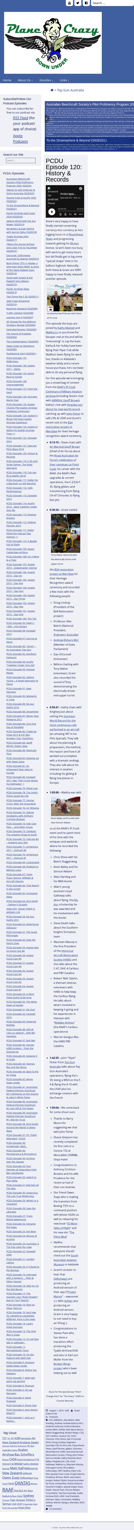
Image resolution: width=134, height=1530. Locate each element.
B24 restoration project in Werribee (59, 427)
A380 (18, 1438)
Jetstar (18, 1464)
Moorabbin (68, 1467)
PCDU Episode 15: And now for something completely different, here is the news (21, 1316)
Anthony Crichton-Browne (67, 1426)
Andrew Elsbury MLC (66, 640)
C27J (81, 1432)
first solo (67, 1445)
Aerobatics (26, 1438)
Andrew (58, 1423)
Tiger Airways (17, 1500)
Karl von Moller (53, 1458)
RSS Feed (20, 117)
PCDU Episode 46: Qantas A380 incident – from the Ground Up (20, 1048)
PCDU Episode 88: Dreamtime (22, 711)
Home (7, 80)
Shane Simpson (74, 1483)
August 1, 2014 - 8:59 (59, 1410)
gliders (69, 1448)
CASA (13, 1459)
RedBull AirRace (9, 1496)
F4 (61, 1445)
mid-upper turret (54, 1467)
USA (14, 1503)
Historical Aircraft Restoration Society (64, 1453)
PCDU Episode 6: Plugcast (20, 1385)
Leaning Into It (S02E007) (19, 317)
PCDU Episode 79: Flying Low (22, 788)
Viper (57, 1499)
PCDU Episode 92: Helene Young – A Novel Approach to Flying (22, 681)
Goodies (45, 80)
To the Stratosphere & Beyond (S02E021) (76, 140)
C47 (47, 1435)
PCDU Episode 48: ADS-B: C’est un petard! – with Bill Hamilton (20, 1033)
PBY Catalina (64, 1470)
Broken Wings (71, 1432)
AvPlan (68, 1301)
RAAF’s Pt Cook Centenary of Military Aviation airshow (64, 391)
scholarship (60, 1483)
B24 (68, 1429)
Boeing (5, 1459)
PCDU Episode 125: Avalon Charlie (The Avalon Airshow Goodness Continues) (21, 408)
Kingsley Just (58, 1461)
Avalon (14, 1450)
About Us (24, 80)
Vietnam (50, 1499)
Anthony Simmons (18, 1446)
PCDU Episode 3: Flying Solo (21, 1405)
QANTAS (22, 1483)
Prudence (50, 1477)
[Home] (52, 90)
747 (8, 1438)
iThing (69, 1454)
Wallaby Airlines (64, 1022)
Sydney (28, 1495)
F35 (12, 1463)
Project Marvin (77, 1474)
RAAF (8, 1489)
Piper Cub (76, 1470)
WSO (82, 1502)
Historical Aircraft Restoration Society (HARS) (66, 955)
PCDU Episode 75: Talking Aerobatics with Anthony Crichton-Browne (20, 816)
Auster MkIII (52, 1429)
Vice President (72, 1496)
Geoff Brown (58, 1448)
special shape (70, 1486)
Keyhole (5, 1468)
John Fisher (73, 414)
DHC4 (48, 1442)
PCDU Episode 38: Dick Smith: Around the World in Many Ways (22, 1127)
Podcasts (53, 1416)
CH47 (73, 1435)
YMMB (49, 1505)
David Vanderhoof (26, 1459)
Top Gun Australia (67, 1493)
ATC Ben (30, 1446)
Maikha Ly (52, 332)
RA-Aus (34, 1483)
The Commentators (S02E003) (22, 341)
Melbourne (31, 1468)
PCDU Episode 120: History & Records (64, 170)
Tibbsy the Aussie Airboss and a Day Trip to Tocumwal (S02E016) (21, 248)
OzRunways (26, 1477)
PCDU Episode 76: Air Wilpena (22, 808)
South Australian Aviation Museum (66, 1260)
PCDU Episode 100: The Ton (21, 618)
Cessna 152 (64, 1435)
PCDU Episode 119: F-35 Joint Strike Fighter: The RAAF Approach (22, 465)
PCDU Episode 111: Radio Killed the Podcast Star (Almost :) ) (20, 533)
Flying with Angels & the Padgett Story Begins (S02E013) (19, 281)
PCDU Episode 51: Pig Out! (20, 1009)
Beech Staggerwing (55, 1432)
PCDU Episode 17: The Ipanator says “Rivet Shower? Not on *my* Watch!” (22, 1297)
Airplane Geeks (29, 1442)
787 (12, 1438)
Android (50, 1426)
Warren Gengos (61, 1502)
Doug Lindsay (59, 1442)
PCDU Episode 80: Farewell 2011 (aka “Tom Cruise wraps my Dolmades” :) (22, 780)
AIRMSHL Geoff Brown (65, 400)
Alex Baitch (69, 1419)
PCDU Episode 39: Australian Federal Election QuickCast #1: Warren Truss (22, 1116)
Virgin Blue (24, 1507)
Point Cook (63, 1474)
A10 (50, 1419)
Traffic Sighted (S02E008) (19, 313)
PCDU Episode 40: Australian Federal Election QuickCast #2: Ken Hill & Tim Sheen (22, 1105)
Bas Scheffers (24, 1454)
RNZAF (20, 1496)
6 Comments (55, 1508)
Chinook (50, 1439)
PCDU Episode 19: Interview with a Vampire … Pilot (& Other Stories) (21, 1278)
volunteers (66, 1499)
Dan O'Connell (74, 1439)
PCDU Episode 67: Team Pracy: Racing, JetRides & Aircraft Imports (19, 878)
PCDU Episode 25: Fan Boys (21, 1231)
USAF (19, 1503)
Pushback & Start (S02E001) (21, 353)
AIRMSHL (58, 1419)
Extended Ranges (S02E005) (21, 329)
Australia (6, 1450)
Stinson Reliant (72, 1489)
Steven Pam (58, 1489)
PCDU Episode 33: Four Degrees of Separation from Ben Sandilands (21, 1170)
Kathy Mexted (30, 1463)
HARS (62, 1451)
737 (4, 1438)
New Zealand (12, 1473)
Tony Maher (52, 1493)
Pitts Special (51, 1474)
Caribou (54, 1435)
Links (63, 80)
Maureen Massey (75, 1464)
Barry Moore (77, 1429)
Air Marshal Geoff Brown (65, 447)
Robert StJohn (60, 1480)
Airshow (5, 1446)
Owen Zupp (10, 1477)
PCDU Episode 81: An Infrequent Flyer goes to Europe (19, 769)
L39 (67, 1461)
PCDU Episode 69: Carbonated (22, 862)
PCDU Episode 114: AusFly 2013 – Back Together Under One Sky (21, 507)
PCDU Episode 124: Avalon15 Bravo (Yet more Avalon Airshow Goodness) (22, 419)
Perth (11, 1483)
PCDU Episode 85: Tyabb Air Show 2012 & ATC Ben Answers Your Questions (21, 735)
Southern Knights (54, 1486)
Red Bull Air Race (23, 1490)
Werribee (74, 1502)
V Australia (28, 1504)
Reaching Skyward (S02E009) (21, 308)
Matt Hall (17, 1468)
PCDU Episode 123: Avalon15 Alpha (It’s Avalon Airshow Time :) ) (22, 430)
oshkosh (27, 1473)
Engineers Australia (65, 634)
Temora (5, 1500)
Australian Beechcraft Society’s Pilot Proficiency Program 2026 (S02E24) (19, 182)
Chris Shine (60, 1439)
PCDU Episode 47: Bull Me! (20, 1040)
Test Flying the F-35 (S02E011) (22, 296)
